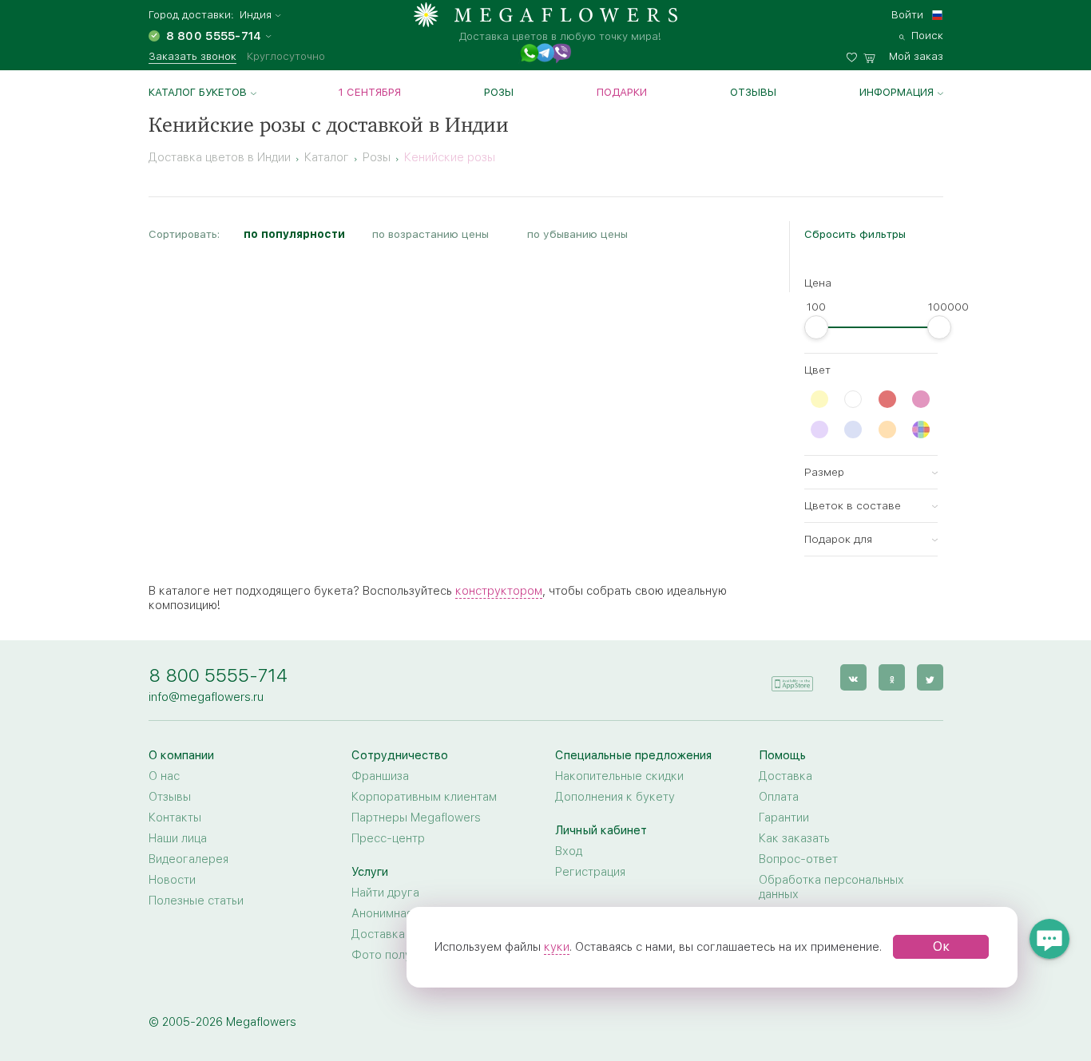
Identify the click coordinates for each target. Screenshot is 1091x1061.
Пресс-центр (388, 838)
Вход (568, 851)
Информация (896, 91)
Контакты (175, 817)
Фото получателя (400, 955)
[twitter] (930, 677)
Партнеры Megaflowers (416, 817)
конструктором (498, 591)
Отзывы (753, 91)
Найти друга (385, 892)
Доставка (785, 776)
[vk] (853, 677)
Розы (499, 91)
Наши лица (178, 838)
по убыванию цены (577, 234)
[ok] (892, 677)
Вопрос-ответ (798, 859)
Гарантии (784, 817)
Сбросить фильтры (855, 234)
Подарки (622, 91)
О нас (164, 776)
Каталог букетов (198, 91)
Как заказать (794, 838)
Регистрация (590, 872)
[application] (792, 676)
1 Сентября (370, 91)
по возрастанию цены (430, 234)
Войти (907, 14)
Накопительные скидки (619, 776)
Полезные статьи (196, 900)
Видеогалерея (188, 859)
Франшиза (380, 776)
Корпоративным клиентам (424, 797)
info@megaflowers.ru (206, 697)
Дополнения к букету (615, 797)
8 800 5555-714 (218, 675)
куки (556, 947)
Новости (172, 880)
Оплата (779, 797)
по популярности (294, 234)
